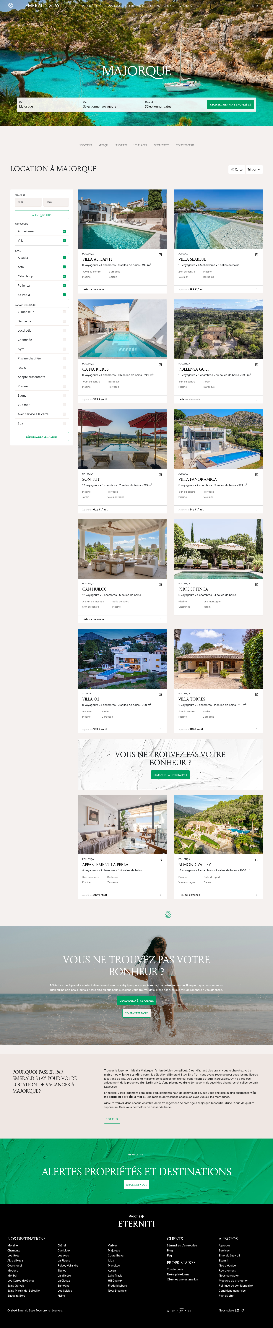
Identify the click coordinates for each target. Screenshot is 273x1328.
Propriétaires (134, 6)
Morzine (12, 1245)
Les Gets (13, 1255)
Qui (85, 102)
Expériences (161, 145)
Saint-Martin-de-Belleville (23, 1291)
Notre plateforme (178, 1274)
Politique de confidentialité (236, 1286)
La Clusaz (64, 1281)
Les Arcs (63, 1255)
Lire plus (112, 1119)
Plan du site (226, 1296)
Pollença (184, 584)
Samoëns (63, 1286)
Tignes (62, 1270)
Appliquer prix (41, 215)
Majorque (114, 1250)
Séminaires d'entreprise (182, 1245)
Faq (169, 1255)
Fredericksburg (117, 1286)
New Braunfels (117, 1291)
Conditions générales (232, 1291)
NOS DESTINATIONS (26, 1238)
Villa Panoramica (197, 479)
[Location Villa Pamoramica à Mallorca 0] (218, 439)
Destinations (111, 6)
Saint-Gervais (16, 1286)
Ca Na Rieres (95, 369)
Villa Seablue (192, 259)
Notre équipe (227, 1265)
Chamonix (13, 1250)
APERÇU (103, 145)
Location (85, 145)
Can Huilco (94, 589)
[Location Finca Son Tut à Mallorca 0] (122, 439)
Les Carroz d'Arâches (21, 1281)
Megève (12, 1270)
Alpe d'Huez (15, 1260)
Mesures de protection (233, 1281)
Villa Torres (191, 699)
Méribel (12, 1276)
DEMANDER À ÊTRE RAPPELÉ (170, 775)
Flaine (61, 1296)
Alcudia (87, 694)
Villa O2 (90, 699)
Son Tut (91, 479)
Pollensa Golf (193, 369)
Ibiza (111, 1260)
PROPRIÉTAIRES (181, 1262)
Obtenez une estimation (182, 1279)
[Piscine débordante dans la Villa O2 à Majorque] (122, 659)
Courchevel (14, 1265)
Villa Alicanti (97, 259)
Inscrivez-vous (136, 1184)
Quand (149, 102)
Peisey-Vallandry (68, 1265)
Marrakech (114, 1265)
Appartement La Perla (105, 864)
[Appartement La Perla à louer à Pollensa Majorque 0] (122, 824)
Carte (239, 169)
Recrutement (227, 1270)
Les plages (140, 145)
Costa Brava (116, 1255)
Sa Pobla (87, 474)
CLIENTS (175, 1238)
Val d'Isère (64, 1276)
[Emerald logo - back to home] (34, 5)
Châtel (62, 1245)
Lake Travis (115, 1276)
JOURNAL (153, 6)
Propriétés (90, 6)
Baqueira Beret (17, 1296)
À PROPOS (228, 1238)
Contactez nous (136, 1013)
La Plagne (64, 1260)
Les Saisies (65, 1291)
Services (169, 6)
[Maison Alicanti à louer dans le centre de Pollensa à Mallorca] (122, 219)
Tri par (252, 169)
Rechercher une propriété (230, 104)
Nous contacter (229, 1276)
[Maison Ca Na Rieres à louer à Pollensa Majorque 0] (122, 329)
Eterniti (223, 1260)
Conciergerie (185, 145)
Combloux (64, 1250)
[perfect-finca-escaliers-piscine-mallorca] (218, 549)
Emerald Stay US (229, 1255)
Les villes (121, 145)
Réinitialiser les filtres (42, 436)
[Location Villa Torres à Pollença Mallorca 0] (218, 659)
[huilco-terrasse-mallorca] (122, 549)
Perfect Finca (193, 589)
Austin (112, 1270)
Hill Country (115, 1281)
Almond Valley (194, 864)
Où (20, 102)
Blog (170, 1250)
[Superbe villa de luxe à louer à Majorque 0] (218, 824)
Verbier (112, 1245)
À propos (185, 6)
